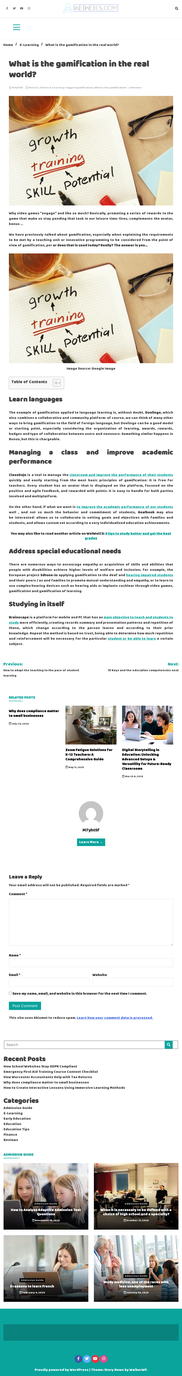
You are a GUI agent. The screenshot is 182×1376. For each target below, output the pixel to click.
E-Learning (57, 88)
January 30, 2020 (137, 1292)
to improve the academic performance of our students (125, 507)
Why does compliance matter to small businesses (34, 713)
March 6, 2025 (134, 776)
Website (100, 975)
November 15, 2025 (47, 1220)
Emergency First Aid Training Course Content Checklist (51, 1072)
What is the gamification (110, 88)
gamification (84, 88)
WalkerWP (137, 1370)
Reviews (11, 1140)
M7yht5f (18, 88)
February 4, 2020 (33, 1292)
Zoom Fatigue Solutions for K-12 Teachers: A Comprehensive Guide (89, 754)
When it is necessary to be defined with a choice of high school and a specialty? (136, 1212)
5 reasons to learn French (32, 1286)
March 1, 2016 (37, 88)
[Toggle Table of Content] (54, 383)
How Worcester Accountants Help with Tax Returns (48, 1077)
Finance (10, 1135)
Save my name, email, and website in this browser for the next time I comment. (79, 994)
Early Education (17, 1119)
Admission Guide (18, 1108)
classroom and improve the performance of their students (121, 475)
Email (14, 975)
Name (15, 955)
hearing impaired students (149, 575)
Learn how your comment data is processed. (115, 1018)
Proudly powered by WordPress (62, 1370)
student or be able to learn (132, 639)
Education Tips (17, 1129)
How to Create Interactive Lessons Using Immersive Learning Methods (64, 1088)
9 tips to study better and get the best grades (128, 536)
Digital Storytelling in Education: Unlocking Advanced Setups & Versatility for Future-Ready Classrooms (146, 759)
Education (12, 1124)
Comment (18, 894)
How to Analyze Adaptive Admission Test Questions (46, 1212)
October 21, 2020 (137, 1220)
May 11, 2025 (76, 767)
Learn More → (91, 842)
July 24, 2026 (20, 724)
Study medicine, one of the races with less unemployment (136, 1284)
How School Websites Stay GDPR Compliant (40, 1066)
